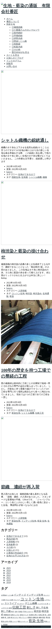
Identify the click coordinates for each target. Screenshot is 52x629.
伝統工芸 (39, 413)
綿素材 (29, 617)
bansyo (15, 627)
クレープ (17, 600)
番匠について (12, 21)
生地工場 (41, 615)
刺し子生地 (42, 607)
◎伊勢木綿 (17, 38)
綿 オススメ (15, 617)
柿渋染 (29, 293)
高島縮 (5, 624)
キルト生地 (9, 600)
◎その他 (16, 49)
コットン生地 (18, 293)
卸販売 (9, 63)
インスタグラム (13, 61)
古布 (16, 611)
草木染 (48, 617)
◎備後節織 (17, 27)
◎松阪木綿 (17, 47)
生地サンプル (14, 615)
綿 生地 (7, 617)
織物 (45, 177)
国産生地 (16, 177)
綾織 (2, 617)
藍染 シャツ (13, 621)
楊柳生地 (7, 615)
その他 (9, 547)
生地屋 (24, 177)
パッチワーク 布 (42, 603)
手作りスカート (28, 611)
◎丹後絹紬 (17, 35)
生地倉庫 (10, 544)
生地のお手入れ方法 (16, 556)
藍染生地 (16, 413)
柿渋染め (37, 293)
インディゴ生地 (28, 521)
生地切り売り (33, 615)
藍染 (12, 296)
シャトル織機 (35, 177)
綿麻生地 (35, 617)
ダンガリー (20, 603)
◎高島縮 (16, 44)
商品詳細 (10, 539)
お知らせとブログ (14, 58)
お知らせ (10, 550)
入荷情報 (22, 291)
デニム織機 (31, 603)
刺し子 (31, 607)
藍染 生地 (41, 521)
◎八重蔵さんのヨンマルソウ (25, 30)
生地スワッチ (24, 615)
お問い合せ (11, 66)
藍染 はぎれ (5, 621)
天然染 (20, 611)
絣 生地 (48, 615)
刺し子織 (6, 611)
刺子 (12, 611)
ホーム (9, 19)
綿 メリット (23, 617)
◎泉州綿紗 (17, 33)
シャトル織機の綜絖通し (25, 140)
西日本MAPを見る (20, 52)
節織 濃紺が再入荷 (20, 486)
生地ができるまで (26, 174)
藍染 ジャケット (23, 621)
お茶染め (4, 595)
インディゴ (20, 595)
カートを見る (12, 55)
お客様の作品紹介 (14, 553)
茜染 (43, 617)
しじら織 (10, 595)
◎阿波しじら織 (19, 41)
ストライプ (11, 603)
